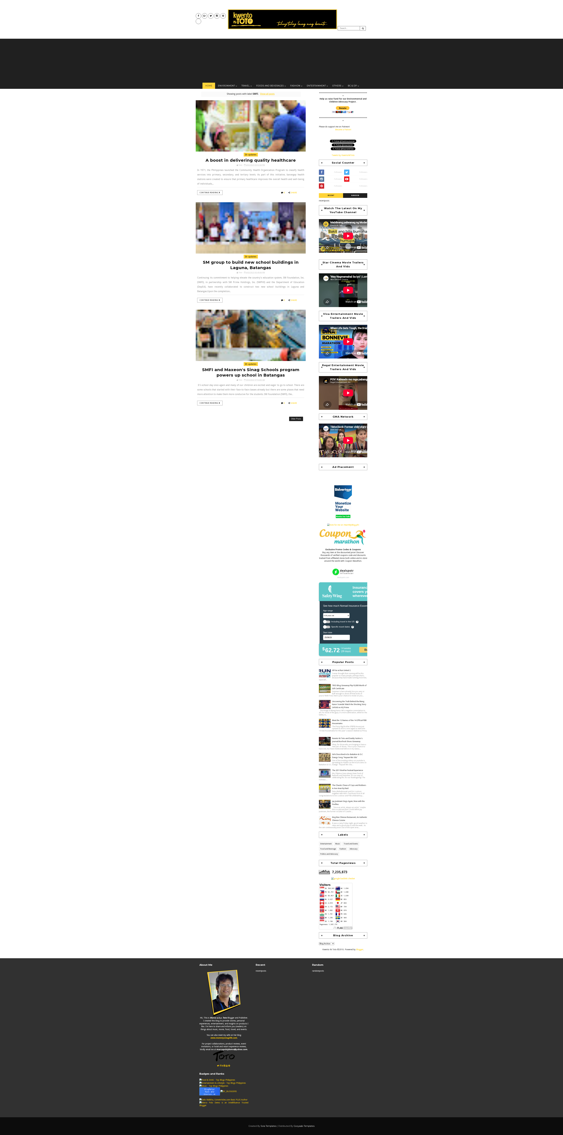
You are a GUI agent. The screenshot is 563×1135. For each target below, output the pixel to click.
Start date (327, 632)
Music (337, 844)
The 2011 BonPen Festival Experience (347, 770)
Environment (226, 85)
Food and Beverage (328, 849)
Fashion (295, 85)
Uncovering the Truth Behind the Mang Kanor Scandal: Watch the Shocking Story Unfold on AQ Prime (349, 704)
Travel (245, 85)
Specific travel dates (340, 627)
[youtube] (204, 16)
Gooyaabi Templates (304, 1126)
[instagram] (217, 16)
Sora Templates (268, 1126)
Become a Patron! (343, 129)
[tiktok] (198, 21)
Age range (328, 610)
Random (355, 195)
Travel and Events (351, 844)
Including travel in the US (342, 622)
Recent (331, 195)
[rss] (222, 1066)
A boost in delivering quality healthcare (251, 160)
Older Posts (296, 419)
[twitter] (210, 16)
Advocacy (353, 849)
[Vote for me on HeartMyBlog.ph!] (343, 525)
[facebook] (198, 16)
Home (208, 85)
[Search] (363, 28)
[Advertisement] (281, 60)
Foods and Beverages (270, 85)
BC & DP (352, 85)
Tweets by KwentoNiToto (343, 155)
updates (251, 154)
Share (294, 192)
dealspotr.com (343, 577)
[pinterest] (223, 16)
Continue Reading (209, 193)
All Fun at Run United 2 (341, 670)
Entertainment (316, 85)
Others (336, 85)
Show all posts (267, 94)
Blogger (359, 949)
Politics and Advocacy (329, 854)
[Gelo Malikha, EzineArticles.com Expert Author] (223, 1100)
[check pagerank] (343, 878)
